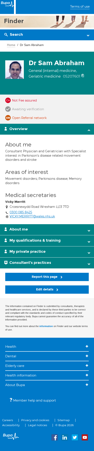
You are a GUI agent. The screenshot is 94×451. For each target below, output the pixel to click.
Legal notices (37, 425)
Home (11, 45)
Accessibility (11, 425)
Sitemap (63, 420)
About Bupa (15, 385)
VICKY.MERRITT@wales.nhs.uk (32, 216)
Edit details (45, 289)
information (46, 326)
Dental (10, 356)
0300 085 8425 (21, 212)
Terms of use (80, 6)
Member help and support (34, 400)
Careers (7, 420)
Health (10, 346)
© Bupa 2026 (64, 425)
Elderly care (14, 366)
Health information (20, 375)
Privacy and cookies (35, 420)
